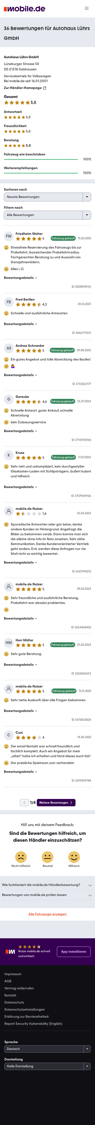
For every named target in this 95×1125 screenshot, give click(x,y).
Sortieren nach (15, 189)
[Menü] (86, 9)
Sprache (11, 1042)
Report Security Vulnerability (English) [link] (33, 1024)
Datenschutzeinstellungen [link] (24, 1010)
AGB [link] (7, 981)
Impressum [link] (12, 974)
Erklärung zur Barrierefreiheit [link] (26, 1017)
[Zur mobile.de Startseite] (24, 9)
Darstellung (13, 1059)
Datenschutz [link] (14, 1003)
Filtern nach (13, 208)
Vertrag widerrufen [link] (19, 988)
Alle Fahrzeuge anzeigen (47, 914)
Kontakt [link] (10, 995)
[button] (47, 277)
